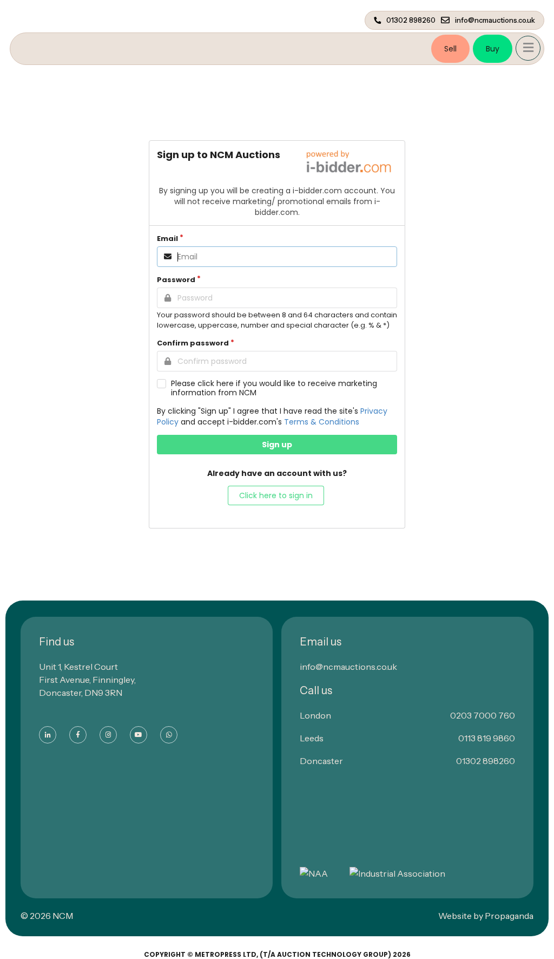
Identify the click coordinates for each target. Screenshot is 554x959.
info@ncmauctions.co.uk (495, 20)
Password (176, 280)
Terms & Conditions (321, 421)
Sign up (277, 444)
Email (167, 238)
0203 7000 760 (482, 715)
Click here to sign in (276, 495)
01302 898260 (411, 20)
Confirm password (193, 343)
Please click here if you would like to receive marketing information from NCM (274, 388)
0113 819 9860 (486, 738)
